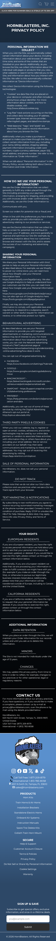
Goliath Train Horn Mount (28, 833)
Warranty (28, 874)
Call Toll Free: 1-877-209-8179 (29, 777)
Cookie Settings (28, 869)
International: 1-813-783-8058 (29, 781)
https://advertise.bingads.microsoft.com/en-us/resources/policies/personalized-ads (29, 382)
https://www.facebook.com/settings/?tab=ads (29, 364)
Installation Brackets (28, 807)
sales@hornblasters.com (30, 787)
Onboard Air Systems (28, 817)
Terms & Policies (28, 854)
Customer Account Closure (28, 848)
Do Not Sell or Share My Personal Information (28, 864)
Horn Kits (28, 797)
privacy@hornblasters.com (16, 707)
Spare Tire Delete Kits (28, 827)
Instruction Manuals (28, 822)
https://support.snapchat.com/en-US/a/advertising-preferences (30, 390)
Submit (28, 927)
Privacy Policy (28, 859)
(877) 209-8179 (24, 723)
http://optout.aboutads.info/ (16, 415)
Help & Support (28, 843)
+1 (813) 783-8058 (25, 726)
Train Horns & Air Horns (28, 802)
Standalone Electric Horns (28, 812)
